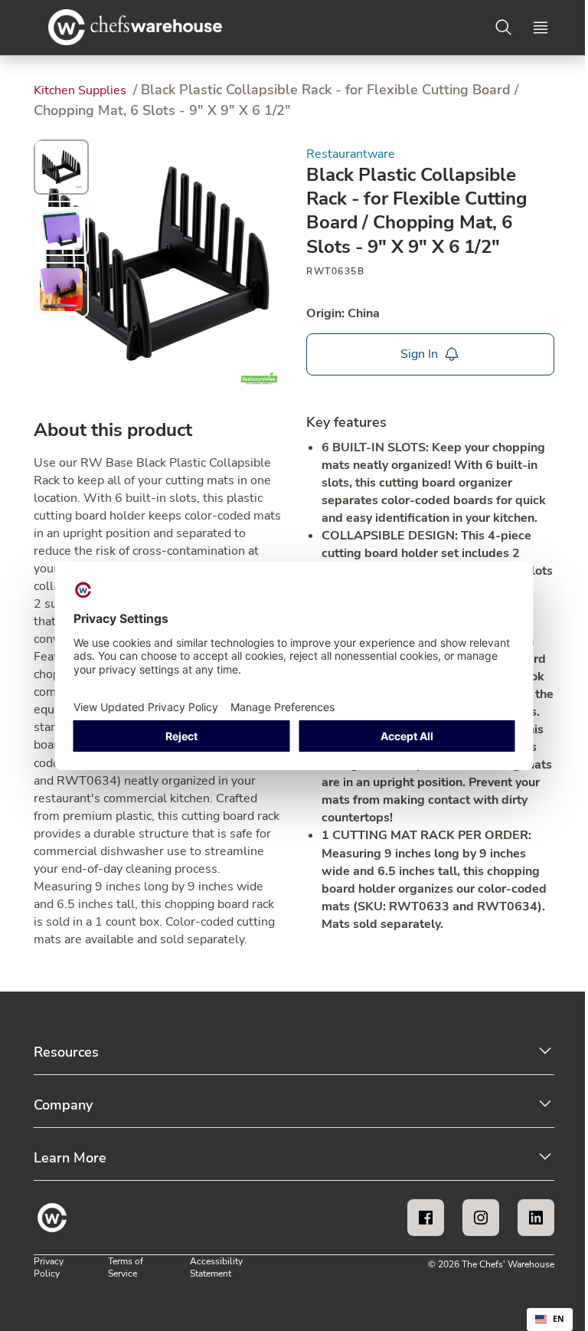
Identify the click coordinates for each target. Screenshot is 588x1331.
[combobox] (550, 1319)
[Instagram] (480, 1217)
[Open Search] (503, 27)
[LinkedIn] (536, 1217)
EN (558, 1318)
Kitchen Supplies (81, 90)
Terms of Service (125, 1267)
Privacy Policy (49, 1267)
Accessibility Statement (216, 1267)
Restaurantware (350, 154)
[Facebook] (425, 1217)
